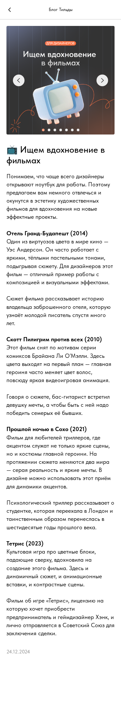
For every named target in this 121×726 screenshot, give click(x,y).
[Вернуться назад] (9, 9)
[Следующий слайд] (102, 80)
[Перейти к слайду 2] (49, 130)
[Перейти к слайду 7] (78, 130)
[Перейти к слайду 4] (60, 130)
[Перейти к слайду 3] (55, 130)
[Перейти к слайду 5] (66, 130)
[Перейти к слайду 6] (72, 130)
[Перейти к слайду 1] (43, 130)
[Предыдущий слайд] (19, 80)
